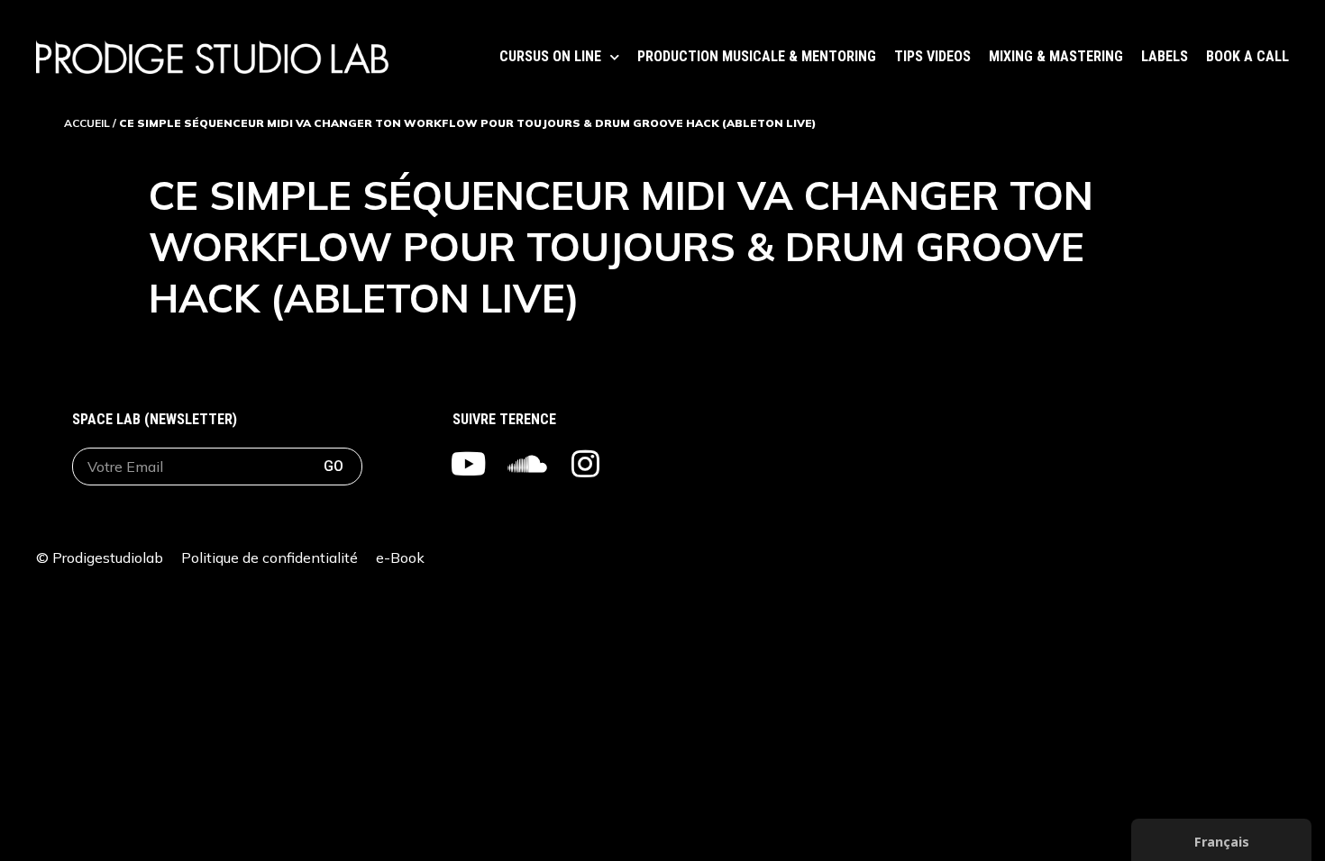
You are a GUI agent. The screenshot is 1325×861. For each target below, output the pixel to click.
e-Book (400, 557)
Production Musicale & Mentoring (756, 56)
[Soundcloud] (527, 463)
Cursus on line (550, 56)
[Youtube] (468, 463)
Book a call (1247, 56)
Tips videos (932, 56)
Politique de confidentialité (269, 557)
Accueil (87, 123)
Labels (1164, 56)
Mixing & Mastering (1056, 56)
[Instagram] (585, 463)
